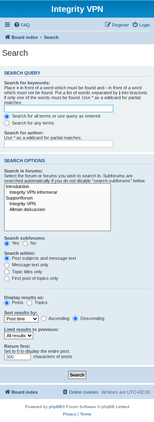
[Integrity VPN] (57, 204)
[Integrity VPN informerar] (57, 192)
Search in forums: (23, 170)
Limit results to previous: (31, 329)
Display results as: (24, 297)
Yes (15, 242)
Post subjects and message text (43, 258)
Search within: (19, 253)
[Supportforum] (57, 198)
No (32, 242)
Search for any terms (32, 122)
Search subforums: (25, 238)
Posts (17, 302)
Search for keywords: (27, 82)
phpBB (55, 406)
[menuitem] (22, 25)
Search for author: (24, 132)
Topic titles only (26, 271)
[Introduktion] (57, 187)
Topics (40, 302)
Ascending (58, 318)
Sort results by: (20, 312)
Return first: (17, 346)
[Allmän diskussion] (57, 210)
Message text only (29, 264)
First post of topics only (34, 278)
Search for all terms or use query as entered (55, 115)
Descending (91, 318)
